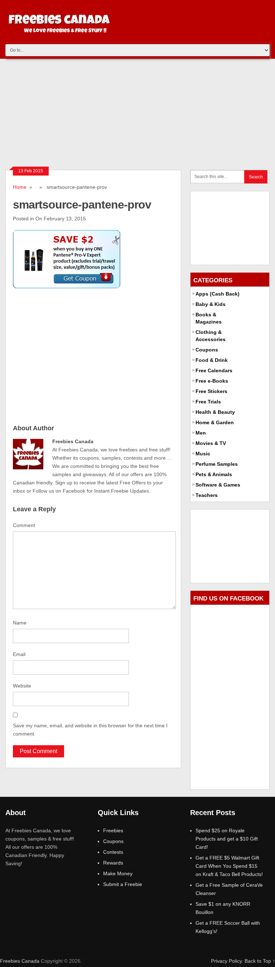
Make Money (117, 873)
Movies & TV (211, 443)
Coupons (207, 350)
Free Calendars (214, 370)
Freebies (113, 830)
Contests (113, 852)
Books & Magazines (209, 318)
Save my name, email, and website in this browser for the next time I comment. (90, 730)
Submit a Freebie (122, 884)
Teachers (207, 495)
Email (19, 654)
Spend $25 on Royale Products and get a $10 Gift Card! (227, 839)
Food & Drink (212, 360)
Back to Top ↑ (260, 961)
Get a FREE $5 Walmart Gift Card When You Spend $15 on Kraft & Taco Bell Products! (229, 866)
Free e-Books (212, 381)
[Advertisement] (137, 112)
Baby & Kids (211, 304)
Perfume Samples (217, 464)
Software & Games (218, 485)
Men (201, 433)
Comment (24, 525)
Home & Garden (215, 422)
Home (19, 187)
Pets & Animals (214, 474)
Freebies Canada (19, 961)
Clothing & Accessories (211, 335)
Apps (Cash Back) (218, 294)
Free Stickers (211, 391)
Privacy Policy (226, 961)
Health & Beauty (215, 412)
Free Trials (208, 401)
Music (203, 453)
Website (22, 686)
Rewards (113, 863)
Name (19, 623)
